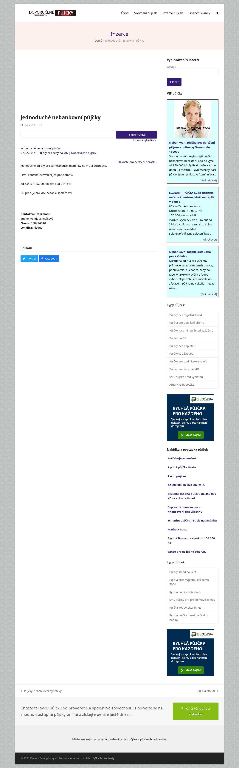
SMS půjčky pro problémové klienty (192, 599)
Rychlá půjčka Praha (182, 467)
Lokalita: (27, 227)
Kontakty (108, 758)
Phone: (25, 223)
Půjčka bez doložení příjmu (186, 322)
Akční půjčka (177, 476)
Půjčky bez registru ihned (185, 315)
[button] (217, 13)
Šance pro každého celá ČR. (187, 551)
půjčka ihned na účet (153, 739)
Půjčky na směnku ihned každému (191, 330)
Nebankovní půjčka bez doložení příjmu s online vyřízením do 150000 (192, 147)
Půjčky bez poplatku (182, 346)
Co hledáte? (171, 67)
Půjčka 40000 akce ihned (185, 607)
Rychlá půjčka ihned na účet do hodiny (189, 617)
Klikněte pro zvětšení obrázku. (137, 162)
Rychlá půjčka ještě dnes (185, 592)
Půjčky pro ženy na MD (184, 369)
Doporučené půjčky (83, 153)
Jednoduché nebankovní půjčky (41, 148)
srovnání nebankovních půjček (117, 739)
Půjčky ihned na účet (182, 572)
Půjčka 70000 (206, 691)
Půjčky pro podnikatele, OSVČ (188, 361)
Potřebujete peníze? (182, 458)
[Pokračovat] (209, 180)
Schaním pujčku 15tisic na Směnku (192, 520)
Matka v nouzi (177, 529)
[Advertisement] (89, 86)
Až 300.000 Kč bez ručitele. (186, 485)
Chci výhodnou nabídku (198, 711)
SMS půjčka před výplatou (186, 377)
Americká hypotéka (181, 384)
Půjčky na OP (177, 338)
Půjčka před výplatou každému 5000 (189, 582)
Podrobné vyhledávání (144, 140)
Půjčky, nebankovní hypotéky (41, 691)
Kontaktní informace (35, 214)
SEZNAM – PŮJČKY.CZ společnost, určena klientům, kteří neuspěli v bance (191, 197)
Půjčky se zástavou (181, 353)
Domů (98, 40)
